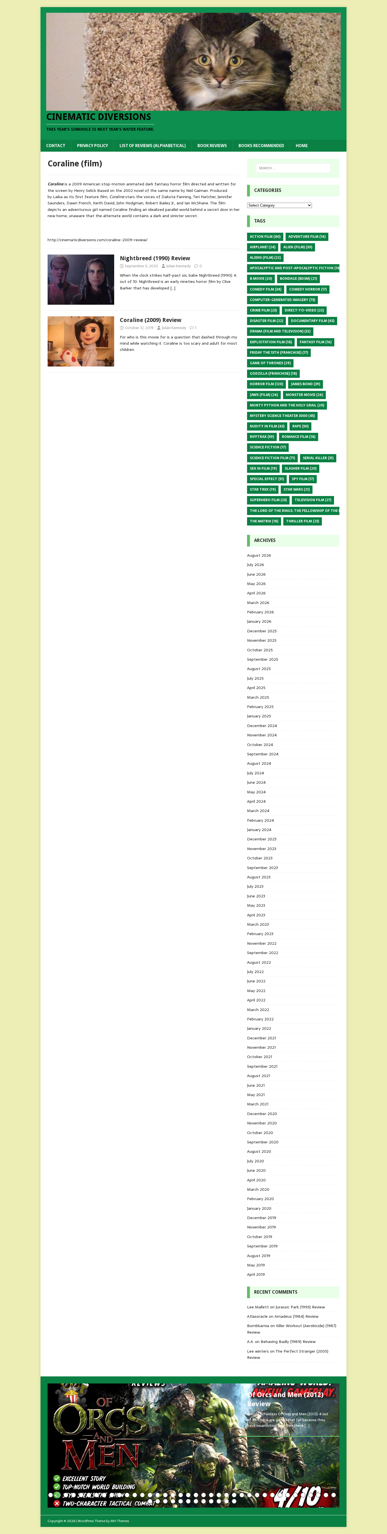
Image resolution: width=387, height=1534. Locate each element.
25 (234, 1495)
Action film (265, 237)
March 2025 (258, 697)
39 (150, 1501)
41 (165, 1501)
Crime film (263, 310)
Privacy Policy (92, 146)
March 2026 (258, 602)
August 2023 (259, 877)
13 (142, 1495)
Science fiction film (272, 458)
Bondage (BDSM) (298, 278)
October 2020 (260, 1133)
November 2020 (262, 1123)
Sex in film (263, 468)
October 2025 (260, 650)
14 (150, 1495)
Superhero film (268, 500)
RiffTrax (262, 437)
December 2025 (262, 631)
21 (203, 1495)
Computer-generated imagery (282, 300)
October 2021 (259, 1057)
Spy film (303, 479)
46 (203, 1501)
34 (303, 1495)
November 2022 (262, 943)
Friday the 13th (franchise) (279, 352)
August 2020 (259, 1151)
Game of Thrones (270, 363)
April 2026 (256, 593)
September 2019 (262, 1246)
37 (326, 1495)
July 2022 (255, 972)
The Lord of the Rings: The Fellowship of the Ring (302, 511)
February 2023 (260, 934)
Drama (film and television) (280, 331)
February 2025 (260, 707)
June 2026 (256, 574)
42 (173, 1501)
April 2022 (256, 1000)
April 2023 (256, 915)
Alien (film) (297, 247)
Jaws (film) (264, 395)
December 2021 (261, 1038)
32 (287, 1495)
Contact (55, 146)
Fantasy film (315, 342)
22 (211, 1495)
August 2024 (259, 763)
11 (127, 1495)
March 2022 (258, 1010)
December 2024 (262, 725)
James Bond (305, 384)
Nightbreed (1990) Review (155, 258)
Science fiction (268, 447)
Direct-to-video (304, 310)
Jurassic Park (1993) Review (300, 1307)
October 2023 (260, 858)
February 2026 (260, 612)
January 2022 (259, 1028)
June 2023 (256, 896)
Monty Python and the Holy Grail (287, 405)
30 (272, 1495)
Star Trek (263, 489)
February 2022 (260, 1019)
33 (295, 1495)
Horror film (266, 384)
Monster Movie (304, 395)
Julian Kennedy (178, 266)
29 (264, 1495)
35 (310, 1495)
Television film (313, 500)
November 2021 (261, 1047)
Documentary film (312, 321)
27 (249, 1495)
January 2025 (259, 716)
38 (333, 1495)
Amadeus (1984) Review (296, 1316)
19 (188, 1495)
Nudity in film (267, 426)
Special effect (267, 479)
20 (196, 1495)
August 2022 (259, 962)
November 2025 (262, 640)
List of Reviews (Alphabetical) (153, 146)
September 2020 (262, 1142)
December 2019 (261, 1218)
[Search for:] (293, 168)
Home (302, 146)
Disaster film (266, 321)
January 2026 (259, 621)
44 (188, 1501)
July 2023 (255, 886)
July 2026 (255, 565)
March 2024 (258, 811)
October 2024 (260, 744)
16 (165, 1495)
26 (241, 1495)
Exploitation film (271, 342)
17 (173, 1495)
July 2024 (255, 773)
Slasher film (300, 468)
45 (196, 1501)
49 (226, 1501)
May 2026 (256, 583)
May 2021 (256, 1095)
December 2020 (262, 1114)
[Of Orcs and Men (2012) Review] (193, 1445)
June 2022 (256, 981)
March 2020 (258, 1189)
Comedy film (265, 289)
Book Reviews (212, 146)
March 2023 (258, 924)
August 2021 (258, 1076)
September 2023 (262, 868)
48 (218, 1501)
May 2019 (256, 1265)
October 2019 (259, 1237)
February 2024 (260, 820)
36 (318, 1495)
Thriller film (302, 521)
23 (218, 1495)
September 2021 (262, 1066)
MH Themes (119, 1521)
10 (119, 1495)
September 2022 (262, 953)
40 (157, 1501)
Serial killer (318, 458)
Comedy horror (308, 289)
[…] (172, 288)
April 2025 (256, 688)
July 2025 (255, 678)
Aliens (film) (265, 257)
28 (257, 1495)
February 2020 (260, 1199)
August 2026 (259, 555)
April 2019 (256, 1274)
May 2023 (256, 905)
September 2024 (262, 754)
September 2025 (262, 659)
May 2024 (256, 792)
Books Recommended (261, 146)
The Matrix (264, 521)
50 (234, 1501)
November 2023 (261, 849)
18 (180, 1495)
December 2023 (262, 839)
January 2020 (259, 1208)
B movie (261, 278)
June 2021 (256, 1085)
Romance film (298, 437)
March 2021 (257, 1104)
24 (226, 1495)
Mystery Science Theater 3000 (282, 416)
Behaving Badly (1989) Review (288, 1341)
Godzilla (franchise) (273, 373)
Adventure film (307, 237)
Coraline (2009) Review (150, 320)
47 (211, 1501)
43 (180, 1501)
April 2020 (256, 1180)
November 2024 (262, 735)
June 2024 (256, 782)
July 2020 (255, 1161)
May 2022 (256, 991)
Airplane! (262, 247)
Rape (300, 426)
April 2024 (256, 801)
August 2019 (258, 1256)
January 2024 (259, 830)
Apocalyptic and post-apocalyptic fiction (295, 268)
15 (157, 1495)
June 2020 (256, 1170)
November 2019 (261, 1227)
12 (134, 1495)
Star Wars (297, 489)
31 (280, 1495)
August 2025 (259, 669)
